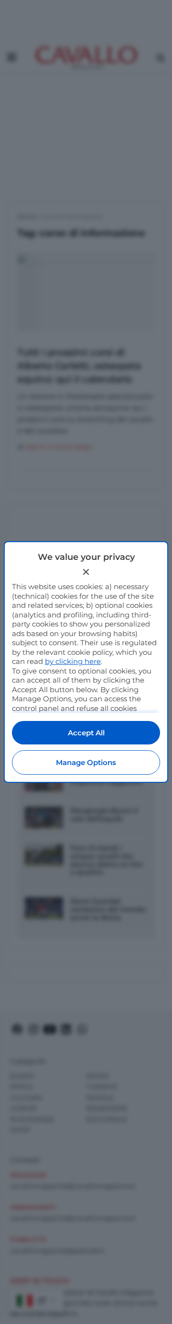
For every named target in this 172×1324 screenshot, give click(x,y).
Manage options (86, 762)
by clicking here (73, 661)
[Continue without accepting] (86, 572)
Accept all (86, 732)
